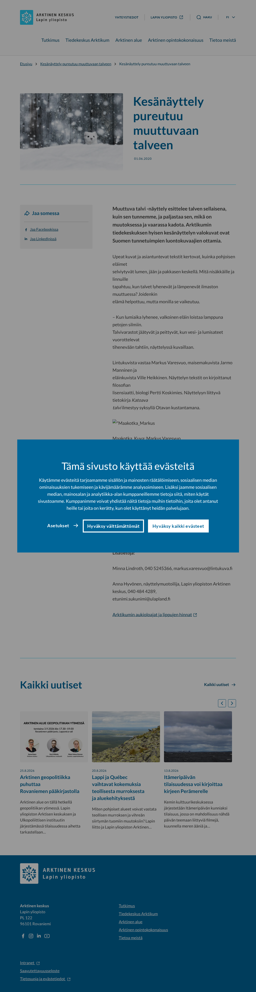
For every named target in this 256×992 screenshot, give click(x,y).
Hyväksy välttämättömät (113, 526)
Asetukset (58, 525)
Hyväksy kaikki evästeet (178, 526)
